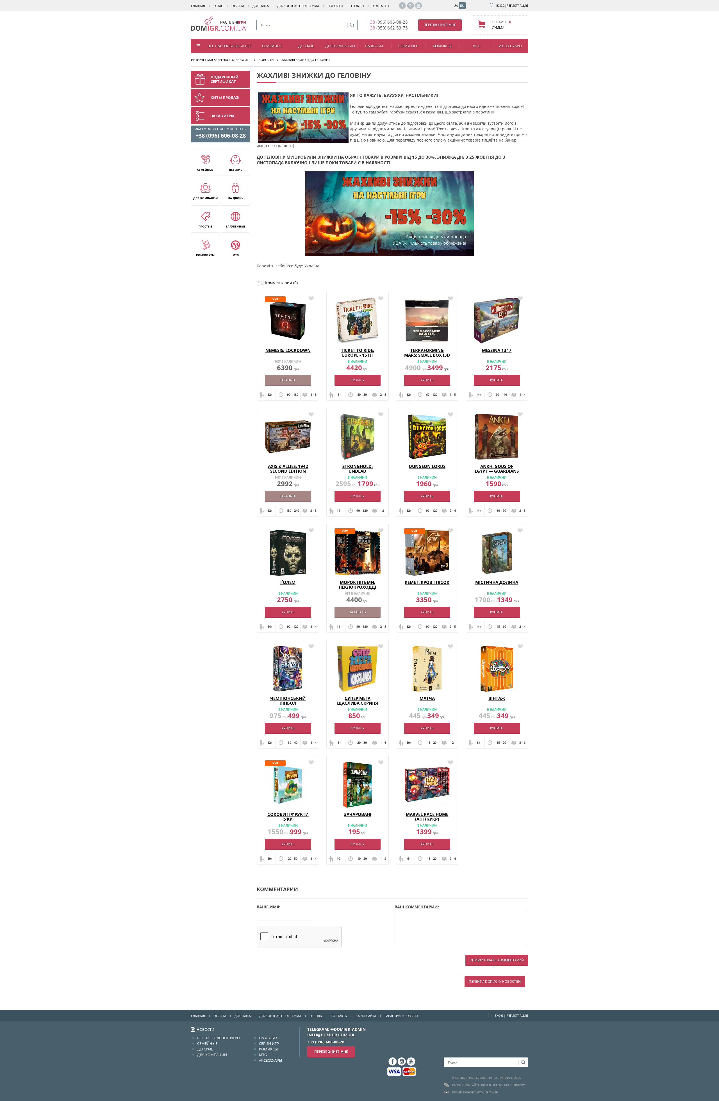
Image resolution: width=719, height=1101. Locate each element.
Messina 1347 (496, 350)
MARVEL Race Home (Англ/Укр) (427, 816)
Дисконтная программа (298, 6)
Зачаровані (357, 814)
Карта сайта (366, 1016)
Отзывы (357, 6)
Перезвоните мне (440, 24)
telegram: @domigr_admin (336, 1029)
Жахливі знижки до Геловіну (305, 60)
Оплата (237, 6)
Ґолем (287, 582)
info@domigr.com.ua (330, 1035)
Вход (500, 5)
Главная (198, 6)
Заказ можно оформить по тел (220, 133)
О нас (218, 6)
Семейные (272, 45)
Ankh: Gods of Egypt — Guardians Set (497, 471)
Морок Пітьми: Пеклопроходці (357, 584)
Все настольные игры (229, 45)
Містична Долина (496, 582)
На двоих (374, 45)
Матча (427, 698)
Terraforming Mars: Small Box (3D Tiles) (427, 355)
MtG (476, 45)
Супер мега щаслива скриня (357, 700)
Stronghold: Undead (357, 468)
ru (462, 5)
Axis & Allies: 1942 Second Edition (288, 468)
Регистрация (517, 5)
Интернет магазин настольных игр (221, 60)
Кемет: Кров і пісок (427, 582)
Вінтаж (496, 698)
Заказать (287, 380)
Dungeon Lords (427, 466)
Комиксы (442, 45)
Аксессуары (510, 45)
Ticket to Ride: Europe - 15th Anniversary (357, 355)
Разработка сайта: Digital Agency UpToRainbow (488, 1085)
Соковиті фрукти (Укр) (288, 816)
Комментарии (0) (281, 282)
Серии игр (408, 45)
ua (456, 5)
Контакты (380, 6)
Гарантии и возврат (401, 1016)
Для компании (340, 45)
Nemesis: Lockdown (288, 350)
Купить (357, 380)
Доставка (260, 6)
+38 (388, 22)
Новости (335, 6)
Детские (306, 45)
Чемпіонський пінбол (288, 700)
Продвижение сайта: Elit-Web (475, 1092)
